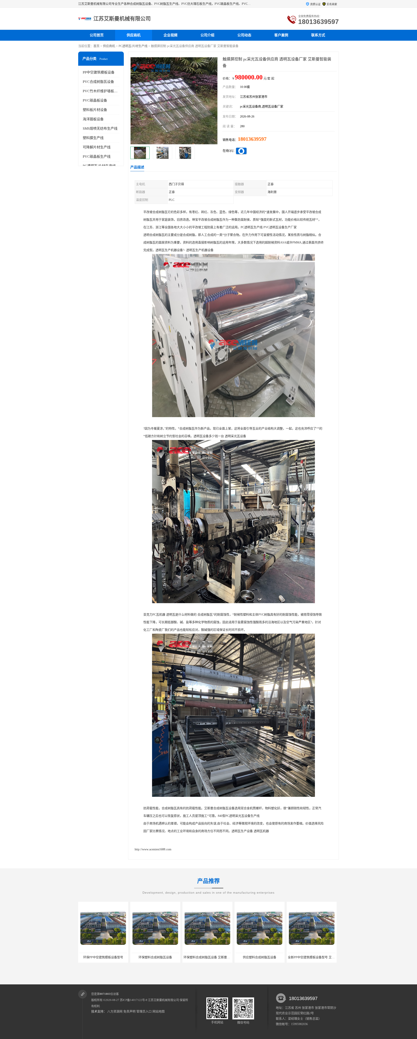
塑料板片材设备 (95, 110)
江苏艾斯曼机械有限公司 (163, 1000)
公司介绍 (207, 35)
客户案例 (281, 35)
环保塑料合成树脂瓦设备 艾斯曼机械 (104, 957)
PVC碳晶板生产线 (97, 156)
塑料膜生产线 (93, 138)
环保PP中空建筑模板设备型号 (312, 957)
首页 (96, 46)
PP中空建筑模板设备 (98, 72)
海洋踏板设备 (93, 119)
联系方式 (318, 35)
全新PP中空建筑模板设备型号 (260, 957)
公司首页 (97, 35)
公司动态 (244, 35)
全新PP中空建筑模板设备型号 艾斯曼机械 (212, 957)
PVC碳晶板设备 (95, 100)
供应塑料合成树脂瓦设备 (155, 957)
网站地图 (158, 1011)
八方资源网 (114, 1011)
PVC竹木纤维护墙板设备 (102, 91)
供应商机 (134, 35)
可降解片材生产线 (97, 147)
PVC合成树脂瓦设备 (98, 82)
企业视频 (170, 35)
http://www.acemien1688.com (153, 849)
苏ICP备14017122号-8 (133, 1000)
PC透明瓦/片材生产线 (133, 46)
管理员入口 (144, 1011)
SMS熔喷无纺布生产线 (100, 128)
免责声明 (129, 1011)
